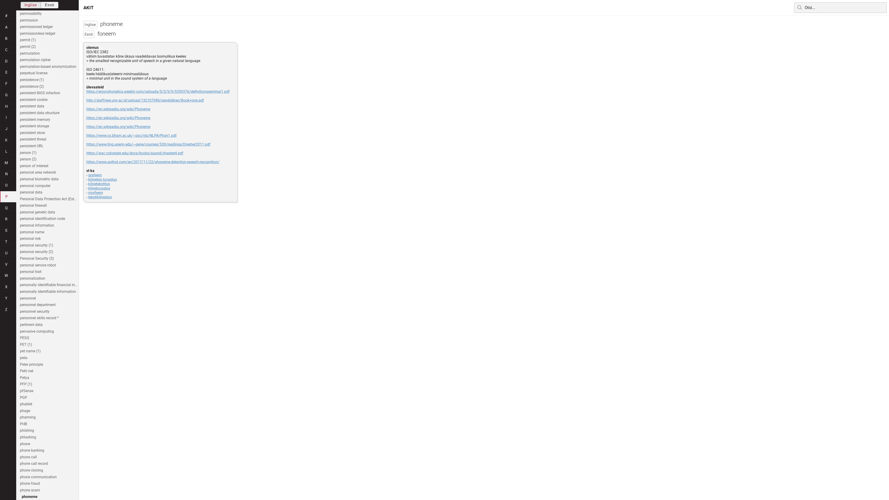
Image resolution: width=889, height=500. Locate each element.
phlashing (28, 437)
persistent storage (34, 126)
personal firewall (33, 205)
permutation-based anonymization (48, 66)
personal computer (35, 186)
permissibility (31, 13)
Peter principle (31, 364)
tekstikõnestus (100, 197)
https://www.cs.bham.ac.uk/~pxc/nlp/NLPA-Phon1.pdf (131, 135)
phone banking (32, 450)
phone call (28, 457)
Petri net (26, 371)
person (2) (28, 159)
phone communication (38, 477)
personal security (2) (36, 252)
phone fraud (30, 483)
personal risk (30, 238)
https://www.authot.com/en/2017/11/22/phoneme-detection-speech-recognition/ (152, 162)
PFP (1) (26, 384)
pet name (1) (30, 351)
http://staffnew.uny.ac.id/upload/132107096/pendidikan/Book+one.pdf (145, 100)
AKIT (88, 7)
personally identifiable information (48, 291)
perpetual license (33, 73)
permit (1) (28, 40)
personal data (31, 192)
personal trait (30, 271)
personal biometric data (39, 179)
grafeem (95, 175)
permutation (30, 53)
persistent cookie (33, 99)
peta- (24, 358)
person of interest (34, 166)
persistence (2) (32, 86)
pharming (28, 417)
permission (29, 20)
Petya (24, 377)
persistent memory (35, 119)
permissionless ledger (37, 33)
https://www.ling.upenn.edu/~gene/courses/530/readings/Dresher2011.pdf (148, 144)
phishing (27, 430)
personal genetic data (37, 212)
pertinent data (31, 324)
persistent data (32, 106)
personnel (28, 298)
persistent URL (32, 146)
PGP (23, 397)
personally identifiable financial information (49, 285)
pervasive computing (37, 331)
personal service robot (38, 265)
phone (25, 444)
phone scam (30, 490)
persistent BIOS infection (40, 93)
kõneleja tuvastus (102, 179)
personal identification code (42, 218)
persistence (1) (32, 80)
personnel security (35, 311)
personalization (32, 278)
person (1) (28, 152)
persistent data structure (39, 113)
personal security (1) (36, 245)
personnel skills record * (39, 318)
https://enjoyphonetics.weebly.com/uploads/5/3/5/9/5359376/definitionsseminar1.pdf (158, 91)
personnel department (38, 305)
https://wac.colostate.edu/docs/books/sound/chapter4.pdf (134, 153)
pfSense (26, 391)
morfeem (95, 193)
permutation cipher (35, 60)
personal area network (38, 172)
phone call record (34, 463)
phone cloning (31, 470)
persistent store (32, 133)
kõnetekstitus (99, 184)
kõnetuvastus (99, 188)
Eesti (49, 5)
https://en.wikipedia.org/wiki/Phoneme (118, 109)
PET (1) (26, 344)
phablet (26, 404)
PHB (23, 424)
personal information (37, 225)
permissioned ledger (36, 27)
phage (25, 411)
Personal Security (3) (37, 258)
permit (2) (28, 46)
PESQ (24, 338)
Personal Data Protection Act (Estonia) (49, 199)
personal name (32, 232)
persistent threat (33, 139)
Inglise (31, 5)
